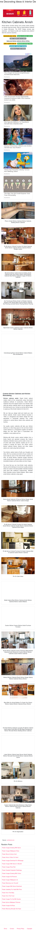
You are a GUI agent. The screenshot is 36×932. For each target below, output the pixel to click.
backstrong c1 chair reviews (18, 48)
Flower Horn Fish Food (8, 896)
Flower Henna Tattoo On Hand (10, 857)
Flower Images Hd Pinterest (9, 876)
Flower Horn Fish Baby (8, 892)
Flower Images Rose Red (8, 867)
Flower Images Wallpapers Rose (10, 851)
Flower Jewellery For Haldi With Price (12, 889)
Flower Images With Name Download (12, 886)
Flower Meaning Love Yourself (10, 883)
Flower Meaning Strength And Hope (11, 909)
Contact (12, 928)
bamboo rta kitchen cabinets (24, 36)
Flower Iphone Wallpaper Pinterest (11, 902)
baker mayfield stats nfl (10, 43)
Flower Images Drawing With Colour (11, 873)
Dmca (5, 928)
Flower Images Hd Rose (8, 905)
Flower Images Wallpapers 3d (10, 880)
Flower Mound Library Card (9, 854)
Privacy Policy (20, 928)
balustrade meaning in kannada (18, 46)
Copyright (29, 928)
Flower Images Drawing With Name (11, 847)
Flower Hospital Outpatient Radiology (12, 870)
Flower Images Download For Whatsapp (12, 860)
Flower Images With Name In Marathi (12, 864)
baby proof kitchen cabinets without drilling (18, 41)
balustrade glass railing (10, 36)
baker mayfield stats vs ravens (18, 38)
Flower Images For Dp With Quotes (11, 899)
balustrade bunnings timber (25, 43)
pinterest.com (10, 840)
